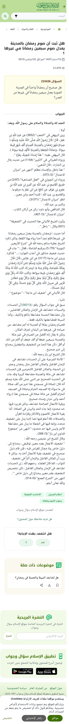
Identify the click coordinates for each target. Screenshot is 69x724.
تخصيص (7, 718)
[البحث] (5, 16)
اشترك (9, 636)
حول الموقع (56, 688)
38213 (27, 305)
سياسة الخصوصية (17, 688)
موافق (55, 718)
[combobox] (42, 16)
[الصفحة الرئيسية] (59, 29)
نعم (43, 542)
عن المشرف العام (38, 688)
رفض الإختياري (34, 718)
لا (26, 542)
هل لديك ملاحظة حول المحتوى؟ (34, 519)
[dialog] (33, 709)
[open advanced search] (16, 16)
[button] (57, 585)
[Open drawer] (3, 6)
